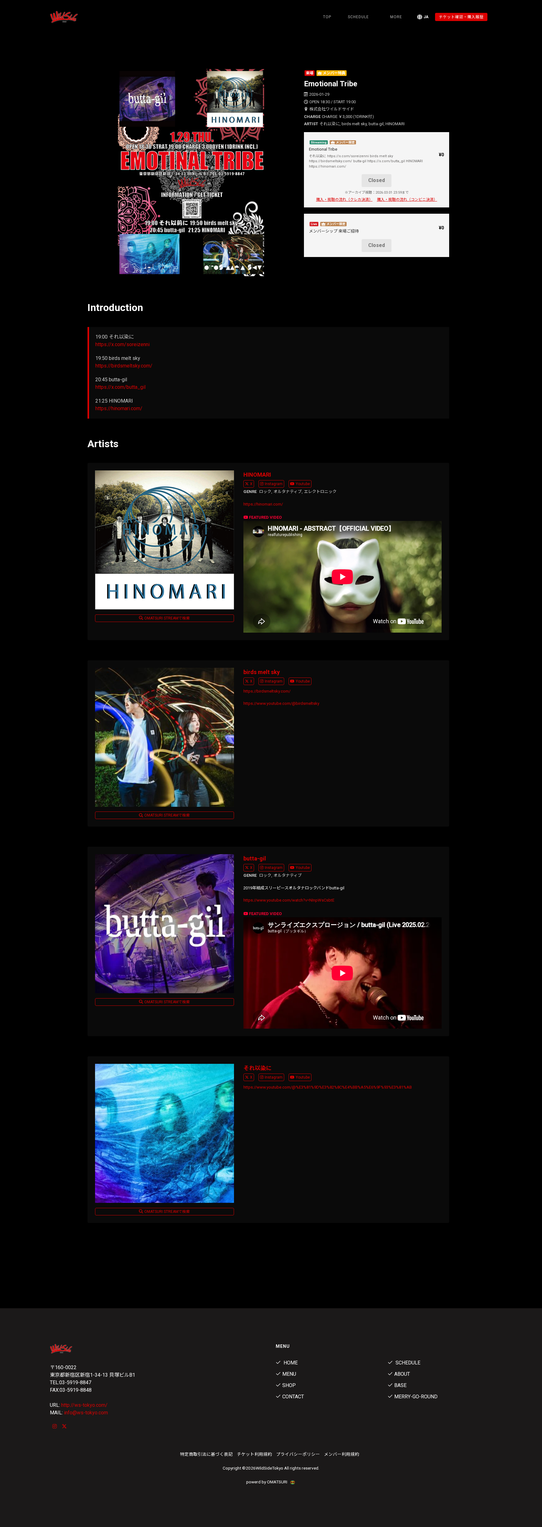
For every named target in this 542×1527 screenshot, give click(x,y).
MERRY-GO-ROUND (416, 1397)
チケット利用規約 (254, 1454)
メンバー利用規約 (341, 1454)
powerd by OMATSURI (267, 1481)
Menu (289, 1374)
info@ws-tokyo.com (86, 1413)
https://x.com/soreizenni (122, 344)
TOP (327, 17)
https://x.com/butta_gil (120, 387)
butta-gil (254, 858)
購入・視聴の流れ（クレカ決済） (344, 199)
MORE (396, 17)
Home (290, 1363)
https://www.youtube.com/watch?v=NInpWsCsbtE (288, 900)
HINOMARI (257, 474)
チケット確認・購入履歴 (461, 17)
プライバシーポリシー (298, 1454)
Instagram (274, 484)
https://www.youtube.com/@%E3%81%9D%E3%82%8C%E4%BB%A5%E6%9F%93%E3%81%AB (327, 1087)
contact (293, 1397)
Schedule (407, 1363)
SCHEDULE (358, 17)
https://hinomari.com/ (118, 408)
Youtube (303, 484)
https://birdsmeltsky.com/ (123, 366)
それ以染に (257, 1068)
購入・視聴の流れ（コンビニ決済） (407, 199)
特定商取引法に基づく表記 (206, 1454)
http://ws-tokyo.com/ (84, 1405)
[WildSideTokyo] (83, 17)
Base (400, 1385)
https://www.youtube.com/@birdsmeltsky (281, 703)
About (402, 1374)
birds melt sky (261, 672)
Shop (289, 1385)
